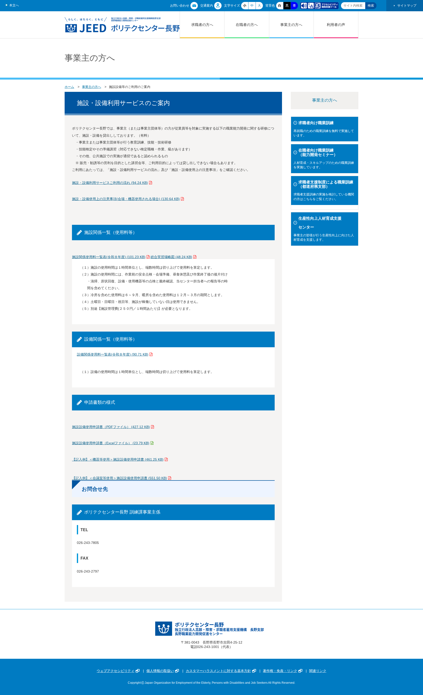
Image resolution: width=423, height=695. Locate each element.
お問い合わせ (179, 5)
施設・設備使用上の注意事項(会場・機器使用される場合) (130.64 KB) (126, 199)
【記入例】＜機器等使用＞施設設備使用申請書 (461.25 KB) (118, 459)
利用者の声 (336, 25)
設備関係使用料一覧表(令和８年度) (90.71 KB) (112, 354)
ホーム (69, 87)
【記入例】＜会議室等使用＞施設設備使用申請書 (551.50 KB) (119, 478)
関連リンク (317, 671)
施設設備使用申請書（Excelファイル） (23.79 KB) (110, 443)
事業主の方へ (291, 25)
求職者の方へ (202, 25)
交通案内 (206, 5)
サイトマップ (406, 5)
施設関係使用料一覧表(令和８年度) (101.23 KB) (108, 257)
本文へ (14, 5)
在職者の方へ (247, 25)
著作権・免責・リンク (280, 671)
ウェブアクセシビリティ (115, 671)
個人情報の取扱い (160, 671)
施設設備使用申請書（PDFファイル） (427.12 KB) (111, 427)
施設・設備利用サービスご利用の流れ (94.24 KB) (110, 183)
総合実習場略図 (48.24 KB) (171, 257)
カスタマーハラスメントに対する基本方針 (218, 671)
